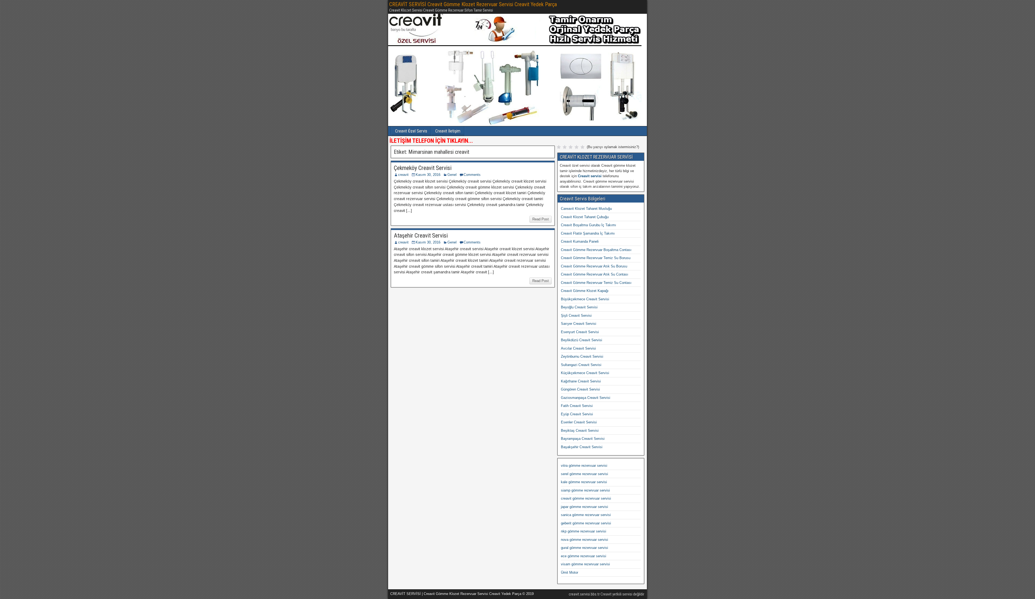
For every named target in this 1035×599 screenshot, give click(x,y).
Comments (472, 175)
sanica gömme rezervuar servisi (586, 515)
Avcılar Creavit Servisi (578, 348)
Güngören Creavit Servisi (580, 389)
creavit (403, 175)
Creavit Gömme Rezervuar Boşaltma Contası (596, 250)
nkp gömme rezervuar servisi (583, 531)
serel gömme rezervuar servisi (584, 474)
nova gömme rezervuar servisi (584, 540)
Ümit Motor (569, 572)
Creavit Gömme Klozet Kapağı (585, 291)
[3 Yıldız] (570, 147)
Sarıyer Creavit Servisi (578, 324)
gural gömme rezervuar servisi (584, 548)
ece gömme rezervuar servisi (583, 556)
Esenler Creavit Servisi (579, 422)
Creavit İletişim (447, 131)
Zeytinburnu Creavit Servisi (582, 356)
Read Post (540, 219)
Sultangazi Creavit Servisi (581, 365)
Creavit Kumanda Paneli (580, 241)
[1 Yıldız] (558, 147)
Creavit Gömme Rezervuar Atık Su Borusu (594, 266)
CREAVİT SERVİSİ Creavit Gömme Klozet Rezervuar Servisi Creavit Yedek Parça (473, 4)
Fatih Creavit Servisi (577, 406)
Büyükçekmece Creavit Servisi (585, 299)
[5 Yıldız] (582, 147)
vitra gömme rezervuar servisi (584, 466)
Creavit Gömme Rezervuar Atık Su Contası (594, 274)
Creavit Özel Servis (411, 131)
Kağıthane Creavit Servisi (581, 381)
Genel (452, 175)
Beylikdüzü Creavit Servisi (581, 340)
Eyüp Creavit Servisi (577, 414)
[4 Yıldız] (576, 147)
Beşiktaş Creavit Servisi (580, 431)
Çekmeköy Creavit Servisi (422, 168)
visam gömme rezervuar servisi (585, 564)
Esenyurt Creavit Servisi (580, 332)
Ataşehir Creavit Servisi (421, 235)
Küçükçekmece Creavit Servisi (585, 373)
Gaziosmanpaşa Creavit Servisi (585, 398)
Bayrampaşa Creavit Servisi (583, 439)
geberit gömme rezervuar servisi (586, 523)
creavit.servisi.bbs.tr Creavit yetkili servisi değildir (606, 594)
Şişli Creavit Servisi (576, 316)
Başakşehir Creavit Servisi (581, 447)
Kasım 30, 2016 (428, 175)
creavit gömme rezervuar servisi (586, 498)
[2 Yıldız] (564, 147)
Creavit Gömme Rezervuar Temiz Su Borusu (595, 258)
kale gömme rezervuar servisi (584, 482)
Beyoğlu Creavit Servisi (579, 307)
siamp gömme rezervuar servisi (585, 490)
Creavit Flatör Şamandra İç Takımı (588, 233)
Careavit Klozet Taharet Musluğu (586, 209)
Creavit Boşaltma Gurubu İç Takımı (588, 225)
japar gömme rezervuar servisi (584, 507)
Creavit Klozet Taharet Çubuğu (585, 217)
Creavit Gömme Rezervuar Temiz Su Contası (596, 283)
